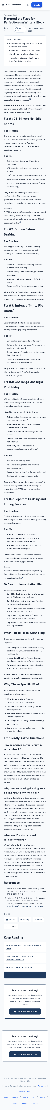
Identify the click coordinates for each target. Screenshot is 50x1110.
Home (5, 1098)
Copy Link (12, 926)
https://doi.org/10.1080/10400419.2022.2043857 (26, 906)
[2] (20, 222)
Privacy (42, 1098)
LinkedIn (12, 919)
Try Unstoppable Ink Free (25, 1011)
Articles (15, 1098)
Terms (40, 1086)
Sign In (37, 5)
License (24, 1103)
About (25, 1098)
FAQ (33, 1098)
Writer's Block (18, 29)
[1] (30, 99)
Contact (35, 1103)
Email (39, 919)
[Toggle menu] (46, 5)
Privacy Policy (24, 1091)
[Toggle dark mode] (27, 5)
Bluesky (26, 919)
